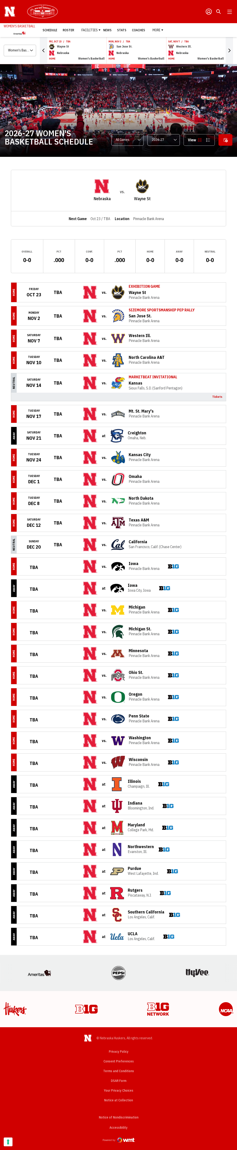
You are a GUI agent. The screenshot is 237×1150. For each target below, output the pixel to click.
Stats (121, 30)
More (156, 30)
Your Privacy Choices (118, 1090)
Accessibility (118, 1127)
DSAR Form (118, 1081)
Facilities (89, 30)
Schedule (50, 30)
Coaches (138, 30)
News (107, 30)
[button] (43, 50)
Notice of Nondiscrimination (118, 1117)
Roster (68, 30)
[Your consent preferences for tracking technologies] (8, 1141)
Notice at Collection (118, 1100)
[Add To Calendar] (225, 140)
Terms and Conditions (118, 1071)
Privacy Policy (118, 1051)
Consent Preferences (118, 1061)
